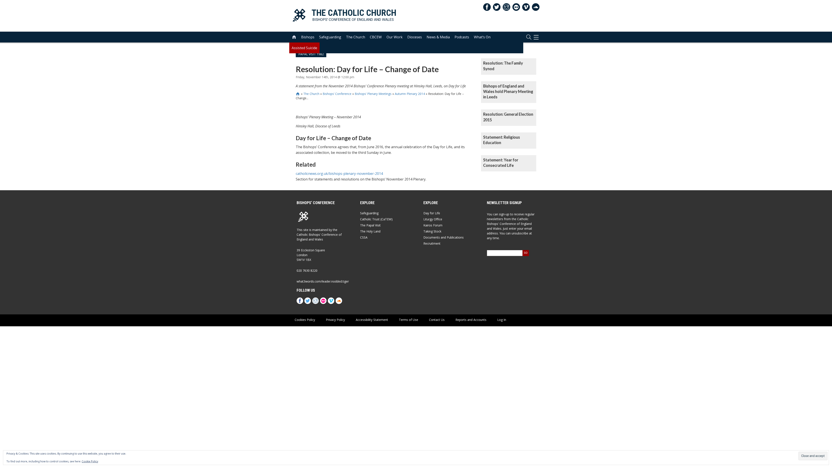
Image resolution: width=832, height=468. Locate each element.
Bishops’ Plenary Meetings (373, 94)
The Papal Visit (370, 225)
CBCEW (376, 37)
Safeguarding (330, 37)
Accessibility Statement (372, 320)
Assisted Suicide (304, 48)
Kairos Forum (432, 225)
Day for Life (431, 213)
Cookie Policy (90, 461)
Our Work (395, 37)
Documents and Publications (443, 237)
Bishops (307, 37)
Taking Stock (432, 231)
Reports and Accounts (470, 320)
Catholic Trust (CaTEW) (376, 219)
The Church (355, 37)
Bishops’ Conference (337, 94)
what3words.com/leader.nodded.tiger (323, 281)
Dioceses (414, 37)
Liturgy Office (432, 219)
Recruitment (431, 243)
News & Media (438, 37)
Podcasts (462, 37)
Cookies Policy (305, 320)
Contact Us (437, 320)
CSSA (363, 237)
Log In (501, 320)
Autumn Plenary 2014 (410, 94)
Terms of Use (408, 320)
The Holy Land (370, 231)
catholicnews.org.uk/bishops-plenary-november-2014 (339, 173)
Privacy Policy (335, 320)
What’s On (482, 37)
